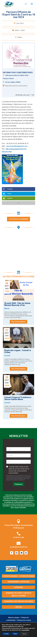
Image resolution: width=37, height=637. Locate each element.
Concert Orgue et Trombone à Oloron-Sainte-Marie (17, 398)
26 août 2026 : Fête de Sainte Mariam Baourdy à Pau (17, 304)
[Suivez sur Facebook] (11, 552)
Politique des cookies (24, 620)
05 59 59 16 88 (18, 537)
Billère (20, 37)
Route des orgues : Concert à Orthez (17, 351)
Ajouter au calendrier (18, 219)
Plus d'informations (18, 322)
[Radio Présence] (25, 571)
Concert (7, 356)
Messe (6, 308)
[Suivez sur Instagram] (16, 552)
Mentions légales (13, 617)
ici (31, 502)
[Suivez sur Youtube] (21, 552)
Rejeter (15, 634)
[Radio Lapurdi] (12, 571)
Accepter (6, 634)
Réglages (24, 634)
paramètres (25, 630)
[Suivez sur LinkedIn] (26, 552)
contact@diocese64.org (18, 547)
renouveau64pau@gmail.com (16, 146)
